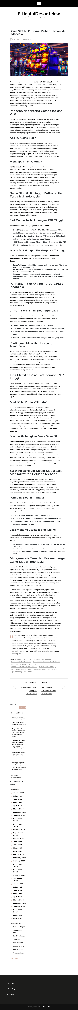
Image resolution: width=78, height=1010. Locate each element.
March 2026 (18, 809)
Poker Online (18, 946)
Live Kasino (18, 943)
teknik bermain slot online (45, 669)
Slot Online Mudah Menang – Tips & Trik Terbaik (48, 689)
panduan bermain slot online (23, 664)
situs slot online (46, 667)
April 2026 (17, 806)
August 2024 (18, 884)
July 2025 (17, 841)
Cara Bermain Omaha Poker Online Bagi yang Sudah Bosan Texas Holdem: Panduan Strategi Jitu (18, 744)
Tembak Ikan (18, 953)
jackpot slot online (42, 659)
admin (17, 39)
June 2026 (17, 799)
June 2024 (17, 890)
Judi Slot (17, 939)
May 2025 (17, 848)
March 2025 (18, 854)
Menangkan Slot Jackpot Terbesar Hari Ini (29, 689)
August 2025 (18, 838)
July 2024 (17, 887)
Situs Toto (10, 983)
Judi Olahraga (19, 936)
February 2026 (19, 812)
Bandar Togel (19, 927)
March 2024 (18, 900)
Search (13, 704)
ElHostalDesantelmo (39, 13)
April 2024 (17, 897)
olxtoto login (11, 989)
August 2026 (18, 793)
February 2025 (19, 858)
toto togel (14, 958)
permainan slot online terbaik (24, 667)
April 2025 (17, 851)
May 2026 (17, 802)
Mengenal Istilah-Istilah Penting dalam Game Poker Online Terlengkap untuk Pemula (18, 732)
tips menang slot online (21, 672)
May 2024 (17, 893)
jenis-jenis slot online (21, 662)
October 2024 (19, 875)
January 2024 (19, 906)
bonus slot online (23, 659)
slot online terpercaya (21, 669)
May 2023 (17, 915)
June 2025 (17, 845)
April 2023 (17, 918)
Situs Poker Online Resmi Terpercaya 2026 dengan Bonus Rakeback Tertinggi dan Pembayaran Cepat (19, 720)
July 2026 (17, 796)
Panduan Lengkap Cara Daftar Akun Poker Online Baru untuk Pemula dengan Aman (19, 755)
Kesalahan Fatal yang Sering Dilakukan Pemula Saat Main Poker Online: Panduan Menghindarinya (19, 765)
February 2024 (19, 903)
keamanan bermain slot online (46, 662)
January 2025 (19, 861)
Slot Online (18, 949)
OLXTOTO (46, 1007)
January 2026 (19, 815)
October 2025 (19, 829)
